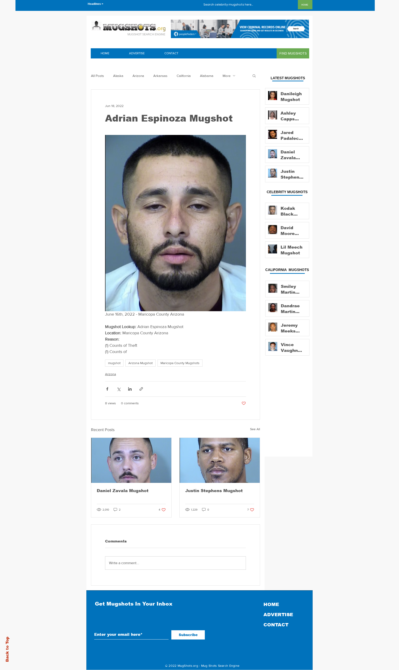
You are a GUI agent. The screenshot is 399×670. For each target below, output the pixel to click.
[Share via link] (141, 389)
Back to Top (7, 649)
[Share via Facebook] (107, 389)
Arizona (138, 76)
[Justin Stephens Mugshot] (220, 460)
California (184, 76)
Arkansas (160, 76)
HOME (271, 604)
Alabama (206, 76)
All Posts (97, 76)
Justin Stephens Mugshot (214, 490)
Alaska (118, 76)
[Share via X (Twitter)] (118, 389)
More (226, 76)
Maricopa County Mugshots (180, 363)
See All (255, 429)
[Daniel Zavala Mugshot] (131, 460)
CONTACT (275, 624)
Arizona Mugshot (140, 363)
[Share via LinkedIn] (130, 389)
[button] (254, 75)
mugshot (114, 363)
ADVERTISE (278, 614)
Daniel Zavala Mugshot (122, 490)
